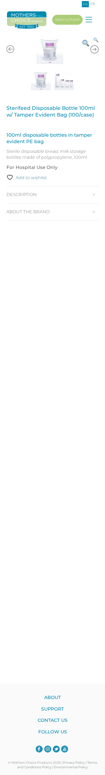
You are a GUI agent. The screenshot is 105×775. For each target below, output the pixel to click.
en (85, 4)
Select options (51, 345)
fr (92, 4)
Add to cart (51, 554)
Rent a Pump (67, 19)
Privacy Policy (74, 762)
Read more (51, 649)
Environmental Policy (71, 767)
